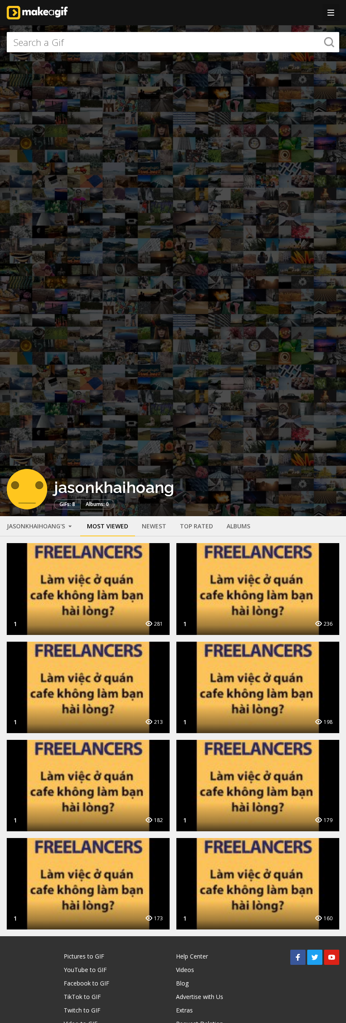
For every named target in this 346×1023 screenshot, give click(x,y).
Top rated (196, 526)
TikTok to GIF (82, 997)
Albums (238, 526)
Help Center (192, 956)
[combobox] (173, 42)
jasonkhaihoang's (37, 526)
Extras (184, 1010)
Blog (182, 983)
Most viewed (107, 526)
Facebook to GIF (86, 983)
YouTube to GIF (85, 970)
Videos (185, 970)
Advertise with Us (199, 997)
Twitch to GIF (82, 1010)
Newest (154, 526)
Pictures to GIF (84, 956)
